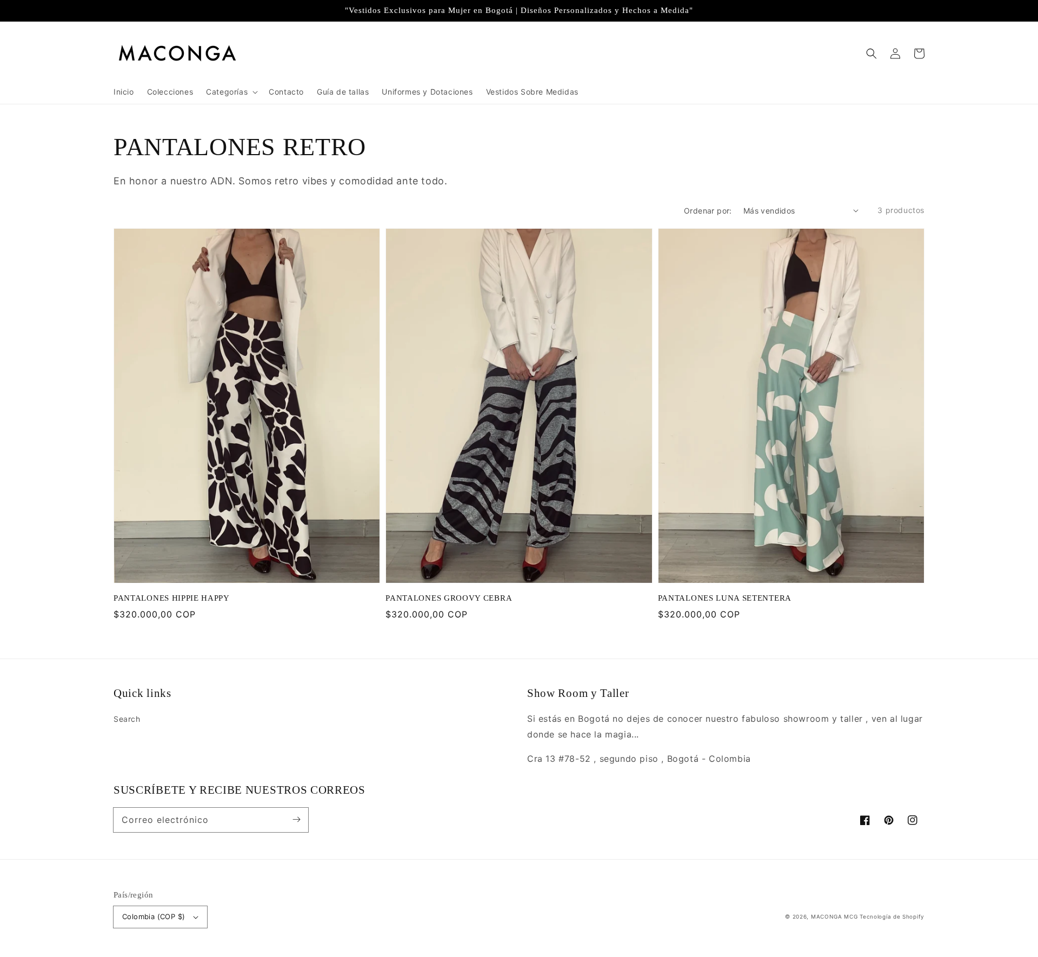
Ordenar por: (708, 210)
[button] (871, 53)
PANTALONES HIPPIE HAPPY (172, 598)
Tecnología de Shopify (892, 916)
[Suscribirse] (296, 820)
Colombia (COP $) (153, 916)
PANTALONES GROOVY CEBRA (448, 598)
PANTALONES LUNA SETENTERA (724, 598)
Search (127, 718)
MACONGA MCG (834, 916)
